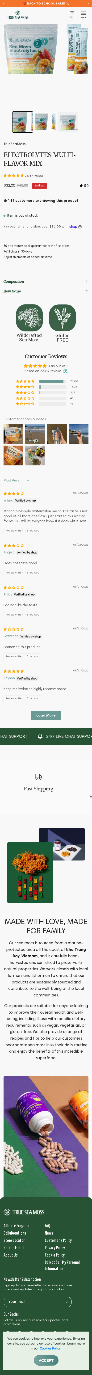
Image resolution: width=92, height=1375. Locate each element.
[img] (14, 494)
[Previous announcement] (3, 3)
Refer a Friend (14, 1248)
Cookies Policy (50, 1348)
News (49, 1233)
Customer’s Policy (58, 1240)
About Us (10, 1255)
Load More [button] (46, 715)
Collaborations (15, 1233)
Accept (46, 1360)
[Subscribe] (67, 1301)
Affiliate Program (16, 1226)
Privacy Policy (55, 1248)
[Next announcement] (88, 3)
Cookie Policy (55, 1255)
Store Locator (14, 1240)
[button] (71, 15)
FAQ (47, 1226)
